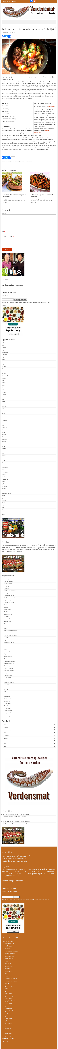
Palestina (4, 451)
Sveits (3, 481)
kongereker (29, 547)
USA (3, 507)
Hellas (3, 401)
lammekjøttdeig (41, 547)
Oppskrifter (6, 1041)
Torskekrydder (7, 708)
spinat (46, 549)
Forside (4, 1)
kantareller (20, 547)
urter (13, 551)
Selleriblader (7, 696)
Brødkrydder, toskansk (9, 597)
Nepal (3, 446)
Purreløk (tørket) (8, 675)
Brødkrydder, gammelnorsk (10, 593)
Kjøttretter (13, 32)
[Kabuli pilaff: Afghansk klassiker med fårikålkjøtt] (40, 182)
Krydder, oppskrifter (7, 579)
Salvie (5, 691)
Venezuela (4, 509)
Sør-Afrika (4, 486)
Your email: (5, 295)
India (3, 404)
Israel (3, 415)
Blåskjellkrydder (8, 583)
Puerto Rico (4, 458)
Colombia (4, 368)
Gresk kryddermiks (8, 611)
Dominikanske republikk (7, 375)
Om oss (8, 1)
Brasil (3, 361)
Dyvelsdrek (6, 604)
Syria (3, 483)
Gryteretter (9, 32)
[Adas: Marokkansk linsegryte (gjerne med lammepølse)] (12, 182)
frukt (48, 545)
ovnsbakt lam (28, 161)
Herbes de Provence (9, 618)
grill (55, 545)
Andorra (4, 347)
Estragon (6, 607)
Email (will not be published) (8, 236)
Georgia (4, 394)
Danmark (4, 373)
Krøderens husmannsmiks (10, 630)
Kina (3, 425)
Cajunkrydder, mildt (8, 600)
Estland (3, 385)
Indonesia (4, 406)
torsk (3, 551)
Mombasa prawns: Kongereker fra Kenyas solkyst (15, 823)
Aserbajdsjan (5, 352)
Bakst (5, 724)
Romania (4, 462)
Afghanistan (4, 342)
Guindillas (6, 616)
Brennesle (6, 588)
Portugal (4, 455)
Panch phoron (7, 658)
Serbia (3, 469)
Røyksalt (6, 689)
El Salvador (4, 382)
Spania (3, 476)
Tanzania (4, 488)
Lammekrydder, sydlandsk (10, 635)
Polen (3, 453)
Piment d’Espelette (8, 668)
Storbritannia (5, 479)
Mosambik (4, 444)
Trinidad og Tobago (6, 493)
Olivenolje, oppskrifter (8, 716)
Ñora (5, 654)
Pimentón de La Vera (9, 670)
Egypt (3, 380)
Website (3, 241)
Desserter (6, 727)
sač (31, 161)
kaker (16, 547)
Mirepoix (6, 647)
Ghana (3, 397)
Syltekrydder (7, 701)
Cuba (3, 371)
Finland (3, 389)
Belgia (3, 357)
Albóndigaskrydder (8, 581)
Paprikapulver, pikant (9, 663)
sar (24, 549)
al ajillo (3, 545)
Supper (5, 746)
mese (49, 547)
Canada (4, 366)
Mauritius (4, 441)
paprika (7, 549)
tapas (53, 549)
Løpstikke (6, 640)
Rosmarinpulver (8, 687)
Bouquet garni (7, 586)
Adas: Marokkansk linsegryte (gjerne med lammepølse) (16, 814)
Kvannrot (6, 633)
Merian (5, 644)
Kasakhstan (4, 420)
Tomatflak (6, 705)
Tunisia (3, 495)
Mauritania (4, 439)
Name (3, 231)
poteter (19, 549)
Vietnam (4, 512)
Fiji (2, 387)
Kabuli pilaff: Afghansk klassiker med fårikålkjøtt (14, 816)
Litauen (3, 436)
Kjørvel (5, 628)
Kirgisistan (4, 427)
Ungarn (3, 505)
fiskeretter (34, 545)
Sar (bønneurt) (7, 694)
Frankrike (4, 392)
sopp (36, 549)
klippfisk (25, 547)
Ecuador (4, 378)
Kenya (3, 422)
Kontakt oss (6, 940)
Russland (4, 465)
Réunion (4, 460)
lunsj (46, 547)
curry (29, 545)
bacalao (10, 545)
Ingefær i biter (7, 621)
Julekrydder (7, 626)
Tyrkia (3, 498)
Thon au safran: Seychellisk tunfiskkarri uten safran (15, 819)
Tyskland (4, 500)
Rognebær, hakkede (9, 682)
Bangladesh (4, 354)
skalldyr (31, 549)
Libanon (4, 434)
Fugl (5, 732)
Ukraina (4, 502)
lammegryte (24, 161)
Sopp (5, 743)
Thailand (4, 491)
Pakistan (4, 448)
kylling (33, 547)
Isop (5, 623)
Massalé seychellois (9, 642)
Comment (4, 213)
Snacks (5, 740)
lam (20, 161)
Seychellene (5, 472)
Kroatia (18, 161)
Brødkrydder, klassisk (9, 595)
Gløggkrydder (7, 609)
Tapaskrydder (7, 703)
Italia (3, 418)
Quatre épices (7, 677)
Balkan (3, 161)
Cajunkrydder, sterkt (9, 602)
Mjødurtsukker (7, 651)
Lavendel (6, 637)
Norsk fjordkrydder (8, 656)
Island (3, 413)
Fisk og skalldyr (7, 730)
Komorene (4, 429)
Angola (3, 350)
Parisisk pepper (7, 665)
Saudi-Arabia (5, 467)
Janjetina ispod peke (12, 161)
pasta (10, 549)
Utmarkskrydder (8, 710)
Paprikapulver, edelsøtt (9, 661)
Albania (3, 345)
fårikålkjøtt (7, 161)
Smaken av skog (8, 698)
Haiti (3, 399)
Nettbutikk (14, 1)
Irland (3, 411)
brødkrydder (25, 545)
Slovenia (4, 474)
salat (22, 549)
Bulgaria (4, 364)
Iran (3, 408)
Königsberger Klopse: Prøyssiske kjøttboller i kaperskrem (16, 821)
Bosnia (3, 359)
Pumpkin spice (7, 673)
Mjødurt (6, 649)
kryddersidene (51, 106)
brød (20, 545)
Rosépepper (7, 684)
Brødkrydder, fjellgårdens (10, 590)
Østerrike (4, 514)
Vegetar (5, 749)
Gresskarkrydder (8, 614)
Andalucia (6, 545)
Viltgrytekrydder (8, 712)
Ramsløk (6, 680)
